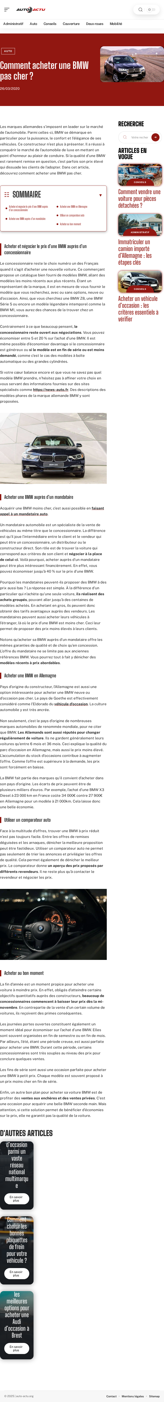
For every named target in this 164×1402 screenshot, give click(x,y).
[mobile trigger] (8, 9)
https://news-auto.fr (50, 390)
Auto (8, 51)
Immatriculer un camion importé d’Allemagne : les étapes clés (135, 252)
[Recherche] (141, 9)
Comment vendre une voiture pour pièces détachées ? (139, 198)
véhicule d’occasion (71, 704)
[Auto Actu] (31, 9)
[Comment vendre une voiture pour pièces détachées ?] (140, 175)
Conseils (140, 182)
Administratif (140, 232)
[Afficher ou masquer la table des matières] (72, 195)
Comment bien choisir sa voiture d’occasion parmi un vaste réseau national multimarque (16, 1154)
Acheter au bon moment (70, 224)
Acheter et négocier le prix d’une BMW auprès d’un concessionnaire (28, 208)
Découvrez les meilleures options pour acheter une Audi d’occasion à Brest (16, 1311)
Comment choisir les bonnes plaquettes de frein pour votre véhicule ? (16, 1240)
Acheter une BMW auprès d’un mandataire (27, 219)
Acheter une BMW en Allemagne (73, 206)
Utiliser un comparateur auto (72, 215)
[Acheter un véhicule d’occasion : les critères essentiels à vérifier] (140, 282)
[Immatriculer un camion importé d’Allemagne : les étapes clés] (140, 225)
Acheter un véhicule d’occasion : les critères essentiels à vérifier (138, 309)
